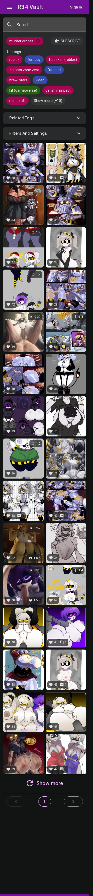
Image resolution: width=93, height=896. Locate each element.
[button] (44, 118)
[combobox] (49, 27)
